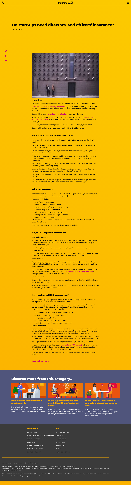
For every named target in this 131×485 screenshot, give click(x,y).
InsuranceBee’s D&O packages (71, 345)
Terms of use (60, 445)
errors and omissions (40, 119)
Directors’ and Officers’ (35, 449)
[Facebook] (6, 56)
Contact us (59, 436)
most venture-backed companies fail (78, 271)
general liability (86, 117)
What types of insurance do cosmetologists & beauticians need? (101, 403)
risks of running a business (57, 114)
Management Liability (34, 452)
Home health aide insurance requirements (26, 401)
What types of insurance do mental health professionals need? (63, 403)
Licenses (58, 449)
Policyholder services (63, 452)
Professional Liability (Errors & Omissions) (41, 436)
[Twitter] (6, 51)
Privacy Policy (21, 463)
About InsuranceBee (62, 432)
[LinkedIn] (6, 60)
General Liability (32, 432)
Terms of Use (29, 463)
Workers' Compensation (35, 445)
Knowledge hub (61, 439)
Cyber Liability (32, 442)
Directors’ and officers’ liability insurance (48, 106)
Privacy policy (60, 442)
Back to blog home (40, 361)
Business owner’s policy (35, 439)
